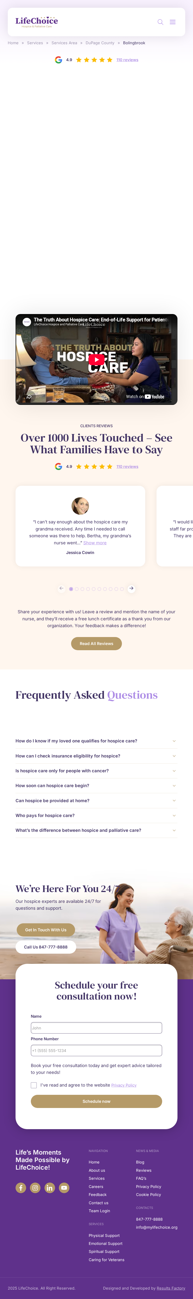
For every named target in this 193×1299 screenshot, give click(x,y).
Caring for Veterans (107, 1259)
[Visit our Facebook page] (21, 1188)
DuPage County (100, 42)
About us (97, 1170)
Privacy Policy (148, 1186)
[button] (172, 22)
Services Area (64, 42)
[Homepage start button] (37, 22)
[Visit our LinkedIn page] (49, 1188)
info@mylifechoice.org (156, 1227)
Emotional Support (105, 1243)
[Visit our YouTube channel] (64, 1188)
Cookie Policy (148, 1194)
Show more (95, 542)
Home (13, 42)
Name (36, 1016)
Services (35, 42)
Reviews (144, 1170)
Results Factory (171, 1288)
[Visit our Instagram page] (35, 1188)
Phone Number (45, 1038)
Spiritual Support (104, 1251)
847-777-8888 (149, 1219)
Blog (140, 1162)
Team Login (99, 1210)
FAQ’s (141, 1178)
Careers (96, 1186)
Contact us (99, 1202)
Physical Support (104, 1235)
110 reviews (127, 59)
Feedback (98, 1194)
